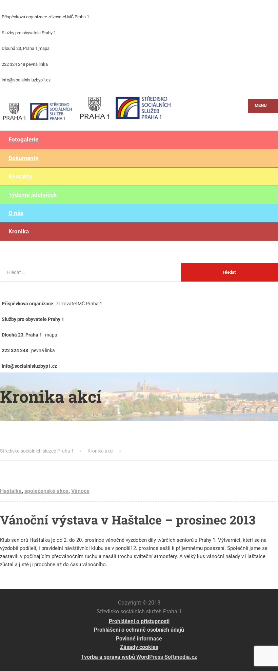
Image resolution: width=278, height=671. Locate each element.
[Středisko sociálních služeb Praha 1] (87, 106)
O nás (15, 213)
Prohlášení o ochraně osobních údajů (139, 630)
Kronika (18, 231)
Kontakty (20, 176)
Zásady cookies (139, 647)
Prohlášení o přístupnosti (139, 621)
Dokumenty (23, 158)
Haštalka (11, 491)
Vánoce (80, 491)
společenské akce (46, 491)
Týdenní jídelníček (32, 194)
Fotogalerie (23, 139)
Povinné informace (139, 638)
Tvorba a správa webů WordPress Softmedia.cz (139, 657)
